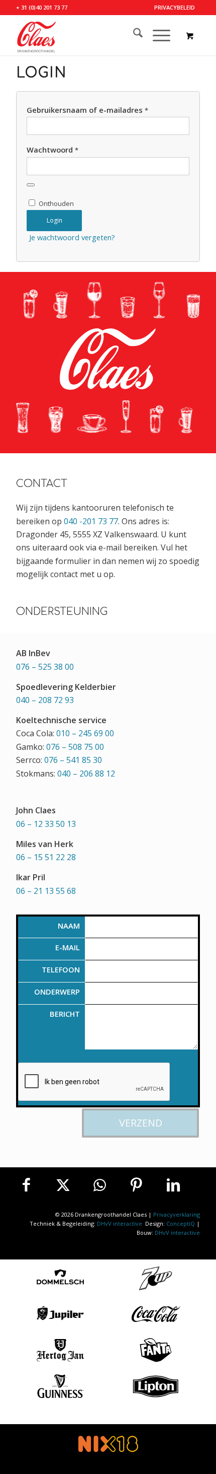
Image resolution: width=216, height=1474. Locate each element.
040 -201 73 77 (91, 521)
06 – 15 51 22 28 (46, 857)
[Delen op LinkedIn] (173, 1185)
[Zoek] (133, 35)
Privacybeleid (174, 7)
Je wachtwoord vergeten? (72, 237)
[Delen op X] (63, 1185)
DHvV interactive (120, 1223)
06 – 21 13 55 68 (46, 890)
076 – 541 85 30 (73, 759)
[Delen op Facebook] (26, 1185)
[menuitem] (174, 7)
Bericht (65, 1014)
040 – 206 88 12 (86, 773)
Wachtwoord (52, 150)
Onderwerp (57, 992)
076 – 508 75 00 (75, 746)
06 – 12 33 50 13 (46, 823)
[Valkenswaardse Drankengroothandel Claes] (89, 35)
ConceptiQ (180, 1223)
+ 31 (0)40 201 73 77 (41, 7)
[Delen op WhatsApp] (99, 1185)
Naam (69, 926)
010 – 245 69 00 (85, 733)
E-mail (67, 947)
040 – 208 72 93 (45, 700)
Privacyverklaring (176, 1214)
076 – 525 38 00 (45, 666)
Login (54, 220)
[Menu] (156, 35)
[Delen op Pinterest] (137, 1185)
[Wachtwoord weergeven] (31, 184)
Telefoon (61, 969)
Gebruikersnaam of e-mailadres (87, 110)
